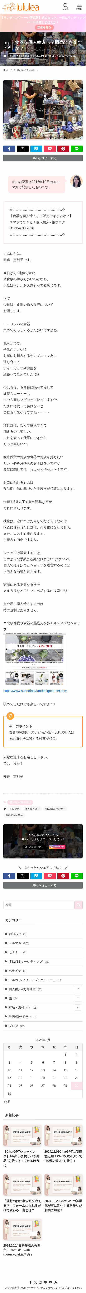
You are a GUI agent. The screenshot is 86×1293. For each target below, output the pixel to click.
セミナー (17, 952)
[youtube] (50, 1282)
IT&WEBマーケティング (29, 961)
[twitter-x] (35, 1282)
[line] (45, 1282)
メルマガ (14, 808)
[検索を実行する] (78, 905)
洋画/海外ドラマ (23, 1016)
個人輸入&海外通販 (19, 56)
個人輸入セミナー (55, 808)
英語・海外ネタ (23, 1007)
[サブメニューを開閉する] (78, 989)
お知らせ (17, 934)
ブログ (17, 1026)
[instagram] (40, 1282)
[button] (9, 149)
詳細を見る (44, 27)
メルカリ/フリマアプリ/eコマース (35, 980)
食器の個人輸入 (14, 815)
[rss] (55, 1282)
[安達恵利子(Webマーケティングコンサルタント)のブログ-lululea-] (21, 7)
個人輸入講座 (32, 808)
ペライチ (17, 970)
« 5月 (7, 1102)
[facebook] (30, 1282)
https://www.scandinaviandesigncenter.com (35, 691)
